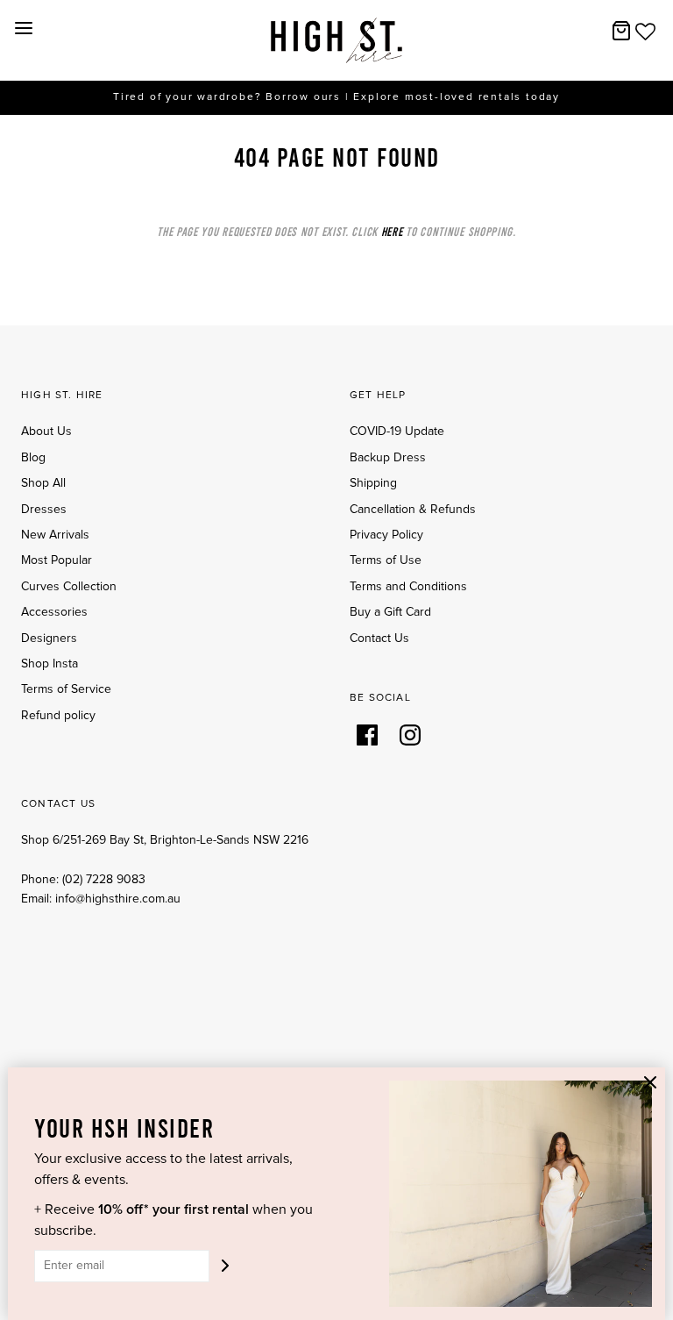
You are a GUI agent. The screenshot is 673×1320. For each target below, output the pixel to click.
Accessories (54, 612)
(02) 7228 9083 (103, 880)
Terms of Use (386, 560)
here (392, 231)
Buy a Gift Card (390, 612)
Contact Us (379, 638)
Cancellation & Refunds (413, 509)
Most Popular (56, 560)
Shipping (373, 483)
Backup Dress (388, 458)
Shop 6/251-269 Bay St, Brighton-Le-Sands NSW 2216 (164, 840)
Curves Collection (69, 587)
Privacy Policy (386, 535)
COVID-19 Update (397, 431)
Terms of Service (66, 689)
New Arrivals (55, 535)
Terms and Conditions (408, 587)
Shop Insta (49, 664)
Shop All (43, 483)
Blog (33, 458)
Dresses (44, 509)
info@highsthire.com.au (118, 899)
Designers (49, 638)
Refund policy (58, 716)
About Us (46, 431)
